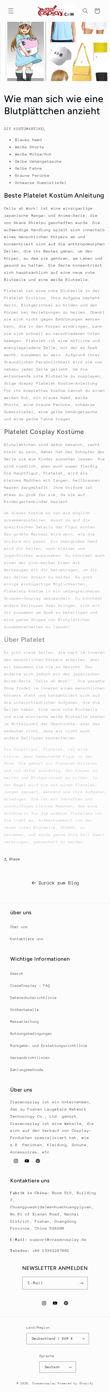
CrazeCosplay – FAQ (30, 986)
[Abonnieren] (81, 1283)
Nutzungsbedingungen (31, 1033)
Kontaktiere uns (26, 939)
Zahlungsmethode (26, 1070)
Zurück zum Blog (59, 882)
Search (17, 973)
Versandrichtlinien (30, 1058)
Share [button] (14, 859)
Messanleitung (24, 1021)
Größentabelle (24, 1010)
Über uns (19, 927)
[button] (11, 11)
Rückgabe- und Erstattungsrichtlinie (48, 1046)
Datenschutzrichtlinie (33, 998)
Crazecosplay (44, 1383)
